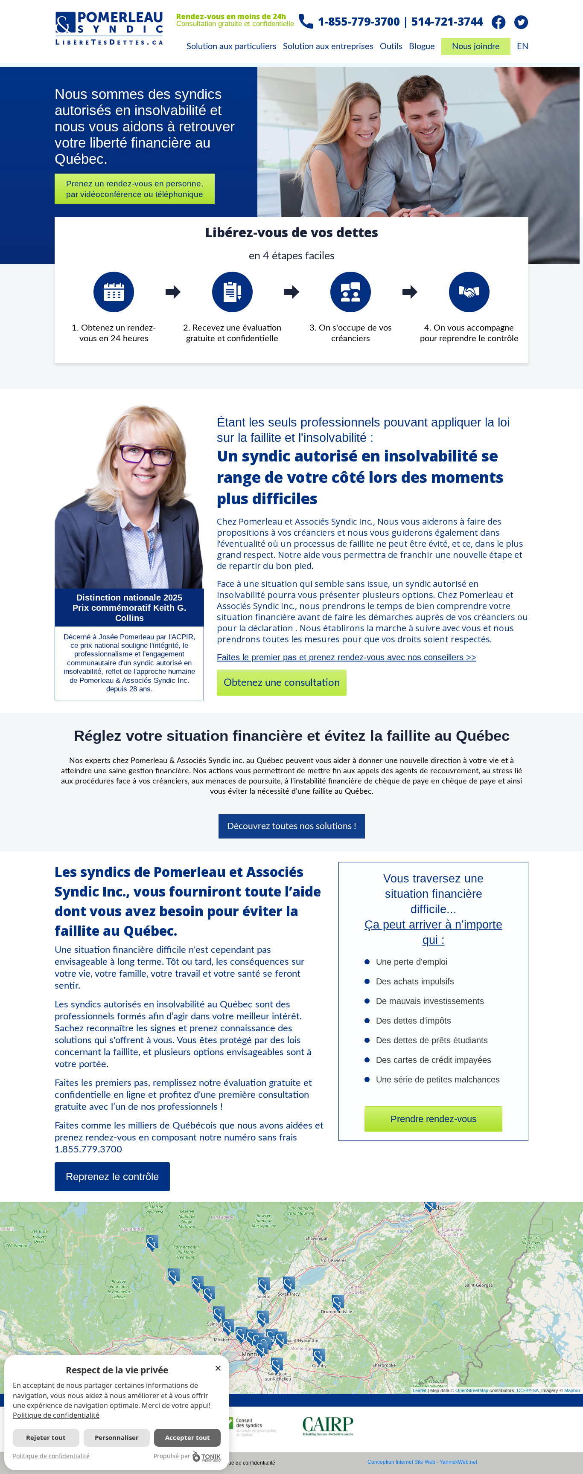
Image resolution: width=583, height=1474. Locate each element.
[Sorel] (289, 1285)
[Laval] (242, 1335)
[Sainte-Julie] (272, 1337)
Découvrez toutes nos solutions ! (291, 826)
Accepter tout (187, 1437)
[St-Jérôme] (219, 1314)
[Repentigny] (263, 1319)
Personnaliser (117, 1437)
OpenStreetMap (471, 1390)
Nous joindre (476, 46)
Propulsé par (172, 1456)
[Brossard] (262, 1349)
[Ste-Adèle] (209, 1294)
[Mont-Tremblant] (174, 1276)
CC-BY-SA (528, 1390)
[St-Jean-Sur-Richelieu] (277, 1366)
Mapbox (572, 1390)
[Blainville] (228, 1327)
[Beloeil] (281, 1340)
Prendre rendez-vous (434, 1119)
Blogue (422, 46)
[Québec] (430, 1204)
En (522, 46)
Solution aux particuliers (232, 46)
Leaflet (419, 1390)
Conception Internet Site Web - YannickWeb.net (422, 1462)
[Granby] (319, 1357)
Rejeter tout (46, 1437)
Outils (391, 46)
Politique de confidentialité (244, 1463)
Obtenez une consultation (282, 683)
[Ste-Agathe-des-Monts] (198, 1284)
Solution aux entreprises (328, 46)
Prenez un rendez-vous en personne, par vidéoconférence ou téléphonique (134, 189)
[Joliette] (264, 1285)
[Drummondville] (338, 1303)
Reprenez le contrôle (112, 1176)
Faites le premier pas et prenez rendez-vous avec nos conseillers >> (346, 657)
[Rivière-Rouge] (152, 1243)
